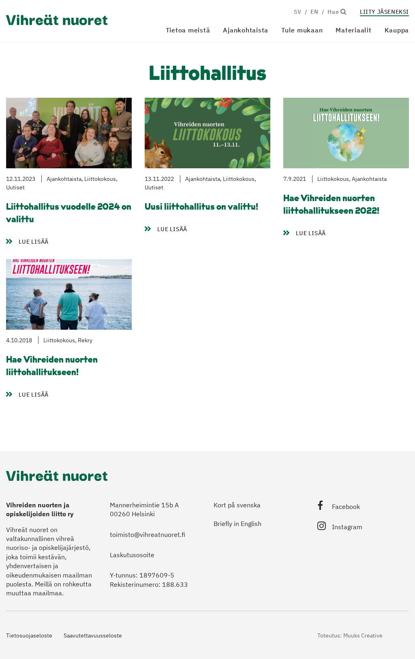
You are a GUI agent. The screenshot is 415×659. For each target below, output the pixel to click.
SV (297, 11)
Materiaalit (353, 30)
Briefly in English (237, 523)
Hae (333, 11)
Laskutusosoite (132, 555)
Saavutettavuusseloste (93, 635)
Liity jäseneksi (384, 11)
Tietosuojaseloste (29, 635)
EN (314, 11)
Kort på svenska (237, 505)
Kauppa (397, 30)
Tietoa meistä (188, 30)
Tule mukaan (302, 30)
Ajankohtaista (245, 30)
